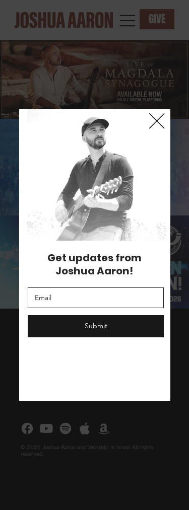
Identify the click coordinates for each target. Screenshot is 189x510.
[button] (156, 121)
